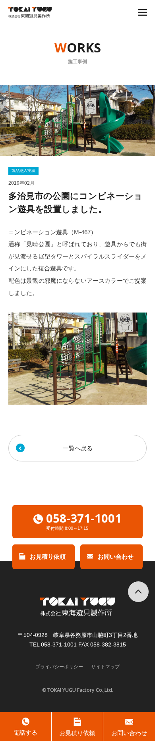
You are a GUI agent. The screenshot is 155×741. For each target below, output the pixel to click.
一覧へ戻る (78, 448)
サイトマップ (105, 667)
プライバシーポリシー (59, 667)
